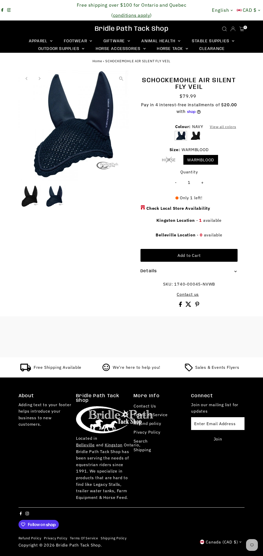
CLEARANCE (212, 49)
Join (218, 439)
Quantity (189, 171)
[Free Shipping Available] (25, 369)
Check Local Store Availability (178, 208)
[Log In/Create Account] (233, 29)
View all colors (223, 127)
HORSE (171, 160)
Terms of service (84, 538)
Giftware (115, 41)
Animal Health (159, 41)
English (220, 10)
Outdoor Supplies (59, 49)
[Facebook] (2, 10)
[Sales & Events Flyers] (189, 369)
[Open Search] (224, 29)
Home (97, 61)
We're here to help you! (137, 367)
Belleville (85, 444)
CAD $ (250, 10)
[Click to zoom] (121, 78)
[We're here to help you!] (106, 369)
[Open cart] (242, 29)
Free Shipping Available (57, 367)
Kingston (114, 444)
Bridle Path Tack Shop (131, 29)
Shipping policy (114, 538)
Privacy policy (55, 538)
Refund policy (147, 423)
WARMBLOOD (200, 159)
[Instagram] (9, 10)
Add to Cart (189, 255)
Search (141, 441)
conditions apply (131, 15)
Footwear (76, 41)
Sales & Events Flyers (217, 367)
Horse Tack (170, 49)
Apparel (39, 41)
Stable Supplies (211, 41)
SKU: (168, 284)
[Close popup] (251, 472)
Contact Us (145, 405)
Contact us (188, 294)
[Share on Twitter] (189, 305)
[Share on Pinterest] (197, 305)
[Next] (39, 78)
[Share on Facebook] (181, 305)
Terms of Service (151, 414)
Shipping (142, 449)
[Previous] (27, 78)
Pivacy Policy (147, 432)
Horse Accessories (119, 49)
